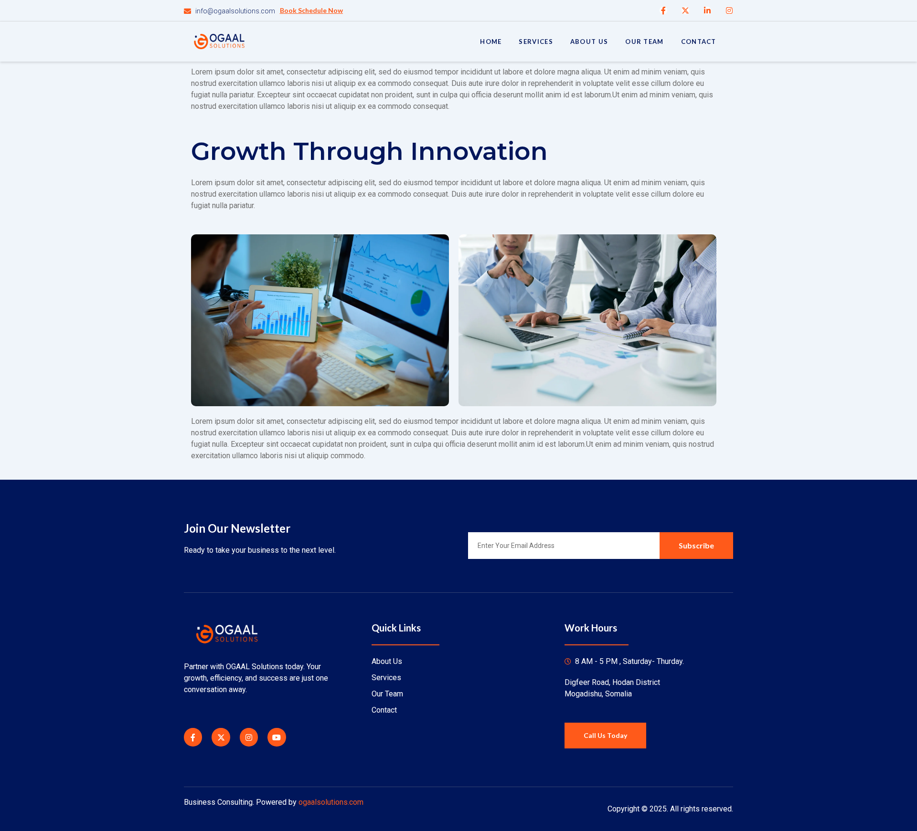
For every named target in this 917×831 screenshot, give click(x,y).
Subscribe (696, 545)
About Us (589, 41)
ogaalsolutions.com (331, 802)
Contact (698, 41)
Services (536, 41)
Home (490, 41)
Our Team (644, 41)
